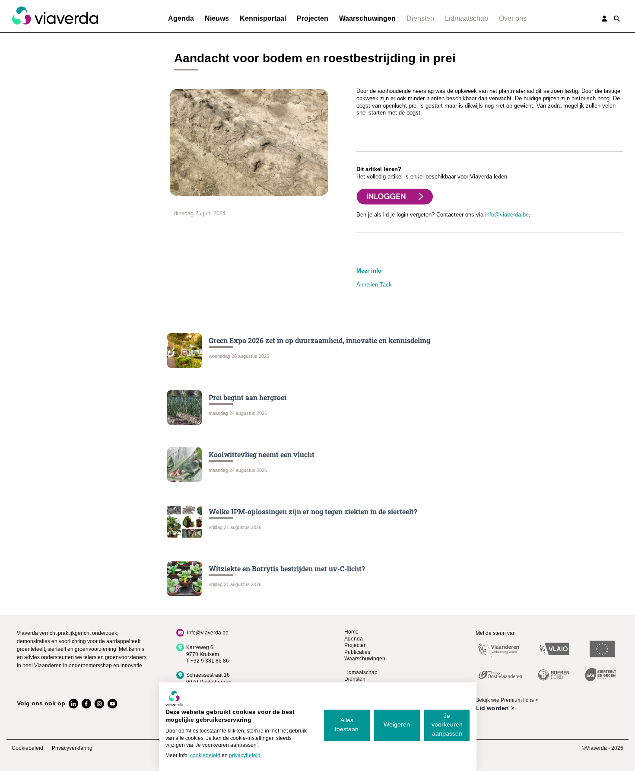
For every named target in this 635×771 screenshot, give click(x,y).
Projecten (312, 18)
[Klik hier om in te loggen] (394, 196)
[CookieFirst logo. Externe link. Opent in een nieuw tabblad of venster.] (174, 698)
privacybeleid (244, 755)
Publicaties (357, 652)
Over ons (513, 18)
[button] (616, 18)
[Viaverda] (55, 16)
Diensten (420, 18)
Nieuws (217, 18)
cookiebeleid (205, 755)
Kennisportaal (263, 18)
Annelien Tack (374, 284)
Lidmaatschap (466, 18)
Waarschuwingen (367, 18)
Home (351, 632)
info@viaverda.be (507, 214)
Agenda (181, 18)
